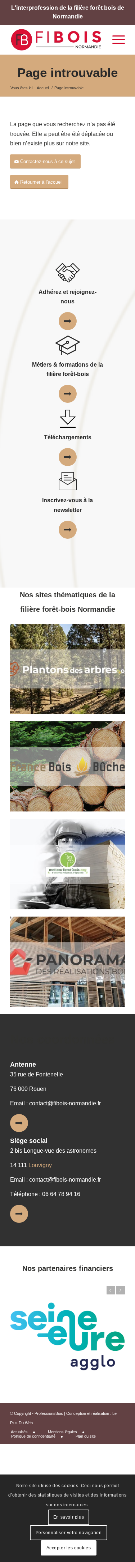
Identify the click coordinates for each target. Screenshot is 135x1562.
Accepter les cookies (68, 1547)
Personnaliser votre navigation (69, 1532)
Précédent (111, 1290)
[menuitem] (25, 1432)
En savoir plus (68, 1517)
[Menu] (115, 39)
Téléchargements (67, 437)
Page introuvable (67, 72)
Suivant (120, 1290)
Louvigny (40, 1165)
